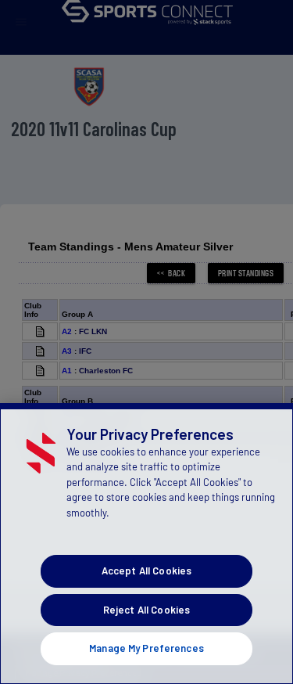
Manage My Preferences (146, 648)
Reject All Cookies (146, 609)
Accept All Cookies (146, 570)
